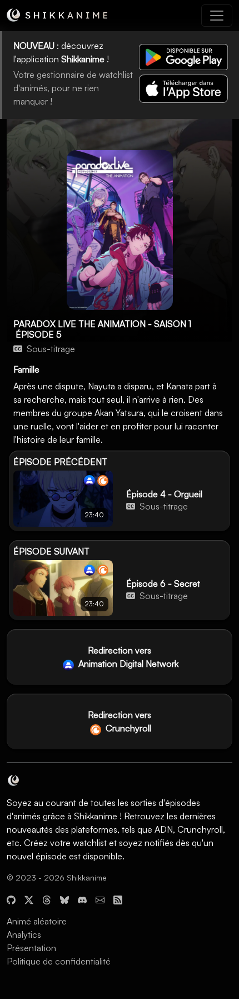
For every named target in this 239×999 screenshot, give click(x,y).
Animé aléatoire (37, 921)
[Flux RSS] (117, 898)
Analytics (24, 934)
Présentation (31, 947)
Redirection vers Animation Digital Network (127, 657)
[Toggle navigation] (216, 15)
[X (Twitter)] (28, 898)
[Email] (100, 898)
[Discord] (82, 898)
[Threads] (46, 898)
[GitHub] (11, 898)
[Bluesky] (64, 898)
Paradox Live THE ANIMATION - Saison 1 (102, 323)
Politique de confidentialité (59, 961)
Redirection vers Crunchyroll (119, 721)
